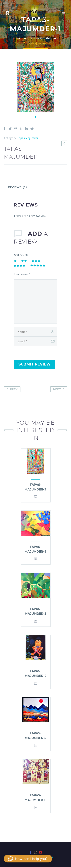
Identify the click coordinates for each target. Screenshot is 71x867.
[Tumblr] (21, 128)
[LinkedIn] (26, 128)
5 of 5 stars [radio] (37, 265)
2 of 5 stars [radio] (24, 260)
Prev (13, 389)
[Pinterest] (15, 128)
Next (57, 389)
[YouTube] (40, 852)
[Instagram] (35, 852)
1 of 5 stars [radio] (15, 260)
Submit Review (34, 364)
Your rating (22, 254)
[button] (35, 116)
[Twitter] (10, 128)
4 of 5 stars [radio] (20, 265)
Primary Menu (63, 13)
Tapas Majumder (27, 138)
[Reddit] (32, 128)
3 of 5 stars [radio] (36, 260)
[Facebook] (4, 128)
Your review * (22, 274)
